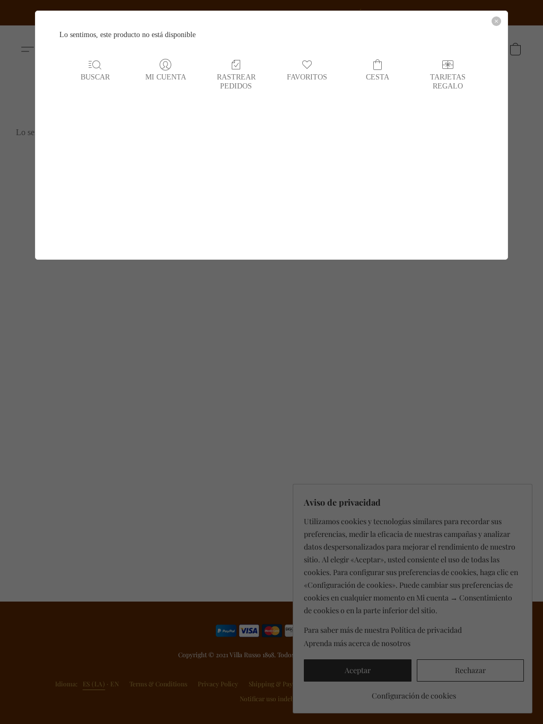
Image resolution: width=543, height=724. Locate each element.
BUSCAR (95, 77)
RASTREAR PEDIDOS (236, 81)
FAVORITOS (307, 77)
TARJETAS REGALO (448, 81)
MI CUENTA (165, 77)
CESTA (377, 77)
